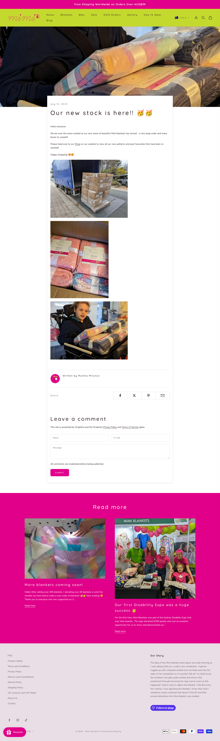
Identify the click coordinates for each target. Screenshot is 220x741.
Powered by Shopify (110, 731)
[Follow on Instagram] (17, 720)
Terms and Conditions (19, 666)
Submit (59, 472)
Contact (11, 703)
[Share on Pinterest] (149, 395)
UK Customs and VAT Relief (22, 692)
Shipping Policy (15, 687)
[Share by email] (163, 395)
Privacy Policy (110, 427)
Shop (77, 144)
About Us (12, 698)
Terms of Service (130, 427)
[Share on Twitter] (134, 395)
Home (50, 14)
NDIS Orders (112, 14)
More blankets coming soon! (54, 584)
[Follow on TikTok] (26, 720)
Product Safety (15, 661)
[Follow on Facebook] (9, 720)
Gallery (132, 14)
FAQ (10, 655)
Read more (30, 605)
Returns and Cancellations (21, 676)
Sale (94, 14)
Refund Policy (15, 682)
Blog (49, 20)
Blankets (66, 14)
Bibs (82, 14)
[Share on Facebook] (120, 395)
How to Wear (153, 14)
